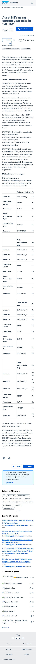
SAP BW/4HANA (26, 48)
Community (14, 2)
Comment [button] (28, 466)
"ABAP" (5, 498)
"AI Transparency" (22, 502)
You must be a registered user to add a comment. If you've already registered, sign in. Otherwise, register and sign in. (17, 476)
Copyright (9, 649)
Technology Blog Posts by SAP (14, 536)
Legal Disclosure (27, 649)
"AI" (31, 502)
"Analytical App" (7, 505)
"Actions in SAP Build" (15, 498)
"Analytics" (17, 505)
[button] (10, 43)
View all (4, 628)
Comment (9, 482)
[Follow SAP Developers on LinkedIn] (23, 638)
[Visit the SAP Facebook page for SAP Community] (13, 638)
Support (27, 654)
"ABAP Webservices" (23, 495)
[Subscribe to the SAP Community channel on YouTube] (20, 638)
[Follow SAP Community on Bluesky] (16, 638)
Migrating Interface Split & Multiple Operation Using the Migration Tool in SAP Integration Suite (17, 561)
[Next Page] (19, 511)
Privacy (9, 644)
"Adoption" (27, 498)
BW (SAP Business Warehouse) (11, 48)
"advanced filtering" (8, 502)
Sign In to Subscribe (24, 29)
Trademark (9, 654)
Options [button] (17, 32)
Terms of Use (27, 644)
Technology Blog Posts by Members (13, 7)
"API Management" (8, 508)
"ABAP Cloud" (10, 495)
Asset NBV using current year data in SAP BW (16, 21)
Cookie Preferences (9, 659)
